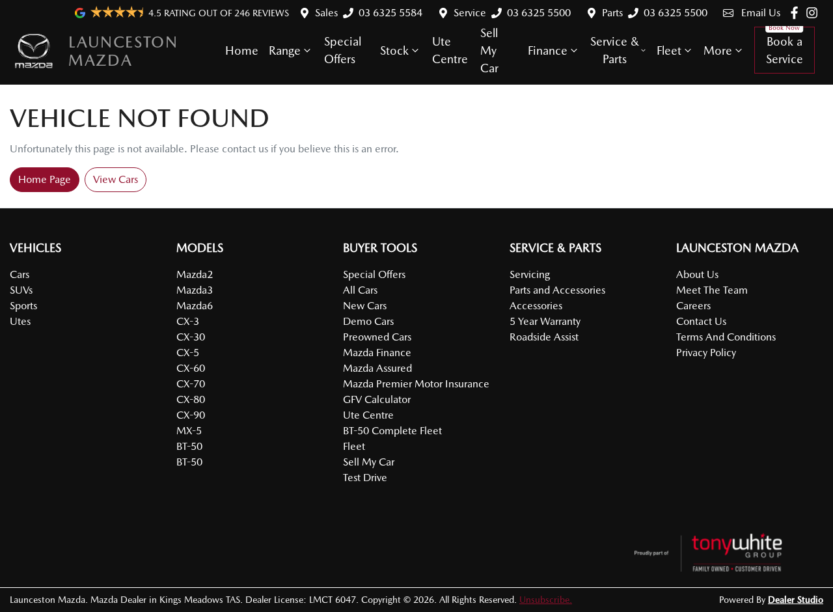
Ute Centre (450, 50)
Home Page (44, 179)
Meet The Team (712, 290)
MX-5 (189, 430)
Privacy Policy (706, 352)
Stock (394, 50)
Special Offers (342, 50)
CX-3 (187, 321)
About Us (697, 274)
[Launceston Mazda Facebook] (797, 13)
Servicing (530, 274)
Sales (326, 13)
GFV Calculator (377, 399)
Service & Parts (614, 50)
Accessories (536, 305)
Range (285, 50)
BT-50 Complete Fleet (392, 430)
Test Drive (365, 477)
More (717, 50)
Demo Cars (368, 321)
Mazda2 (194, 274)
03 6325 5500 (539, 13)
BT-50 (189, 446)
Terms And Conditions (726, 337)
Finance (547, 50)
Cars (19, 274)
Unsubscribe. (545, 599)
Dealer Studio (795, 599)
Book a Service (784, 50)
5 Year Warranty (545, 321)
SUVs (21, 290)
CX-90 (190, 415)
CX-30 (190, 337)
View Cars (115, 179)
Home (241, 50)
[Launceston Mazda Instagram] (814, 13)
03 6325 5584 (390, 13)
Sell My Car (489, 50)
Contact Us (701, 321)
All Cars (360, 290)
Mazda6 (194, 305)
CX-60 (190, 368)
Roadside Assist (544, 337)
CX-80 (190, 399)
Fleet (669, 50)
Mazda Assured (377, 368)
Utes (20, 321)
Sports (23, 305)
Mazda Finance (377, 352)
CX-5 (187, 352)
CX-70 (190, 384)
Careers (693, 305)
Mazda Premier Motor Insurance (416, 384)
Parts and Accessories (557, 290)
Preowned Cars (377, 337)
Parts (612, 13)
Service (470, 13)
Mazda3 (194, 290)
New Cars (365, 305)
